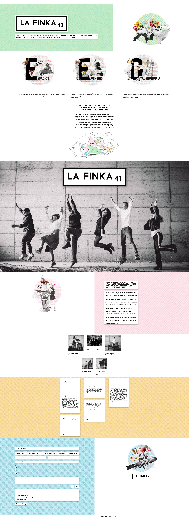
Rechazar (110, 516)
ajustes (94, 516)
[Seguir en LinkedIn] (25, 504)
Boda (17, 469)
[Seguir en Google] (22, 504)
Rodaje (17, 472)
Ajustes (116, 516)
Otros (17, 473)
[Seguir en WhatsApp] (19, 504)
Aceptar (104, 516)
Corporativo (18, 467)
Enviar (77, 486)
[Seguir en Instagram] (16, 504)
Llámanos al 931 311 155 (21, 490)
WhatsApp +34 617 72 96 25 (23, 493)
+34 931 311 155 (71, 0)
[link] (21, 490)
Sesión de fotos (19, 470)
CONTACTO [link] (21, 449)
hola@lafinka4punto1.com (22, 495)
